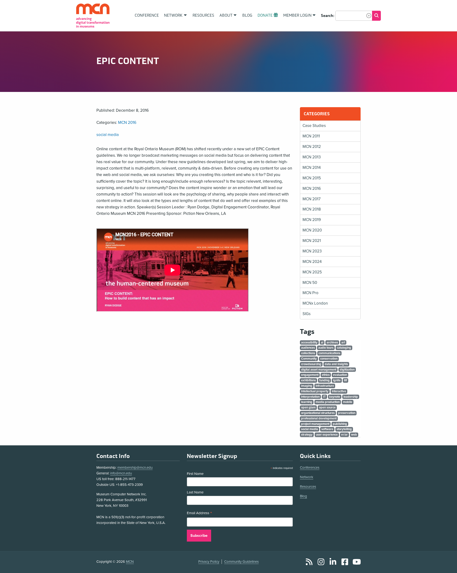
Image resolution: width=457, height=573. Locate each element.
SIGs (307, 313)
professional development (319, 418)
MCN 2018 (312, 209)
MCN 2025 (312, 272)
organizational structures (318, 413)
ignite (337, 380)
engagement (309, 375)
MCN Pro (310, 292)
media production (328, 402)
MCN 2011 (311, 136)
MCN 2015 (312, 178)
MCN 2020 (312, 230)
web (354, 435)
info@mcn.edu (121, 473)
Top (446, 564)
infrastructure (325, 386)
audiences (308, 348)
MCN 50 (310, 282)
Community (309, 359)
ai (322, 342)
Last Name (195, 492)
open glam (308, 407)
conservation (329, 359)
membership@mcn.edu (135, 467)
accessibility (309, 342)
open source (327, 407)
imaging (306, 386)
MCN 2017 (312, 198)
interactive (339, 391)
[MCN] (92, 16)
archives (332, 342)
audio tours (325, 348)
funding (324, 380)
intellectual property (314, 391)
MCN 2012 (312, 146)
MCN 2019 (312, 219)
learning (306, 402)
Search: (327, 16)
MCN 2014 (312, 167)
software (327, 429)
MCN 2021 (312, 240)
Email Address (199, 513)
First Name (195, 474)
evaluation (340, 375)
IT (324, 397)
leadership (350, 397)
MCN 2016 (127, 122)
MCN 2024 (312, 261)
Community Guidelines (241, 561)
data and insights (336, 364)
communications (329, 353)
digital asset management (318, 370)
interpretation (310, 397)
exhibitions (308, 380)
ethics (326, 375)
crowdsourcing (311, 364)
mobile (347, 402)
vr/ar (344, 435)
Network (306, 477)
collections (308, 353)
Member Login (297, 15)
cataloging (344, 348)
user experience (327, 435)
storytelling (344, 429)
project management (315, 424)
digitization (347, 370)
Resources (308, 486)
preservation (346, 413)
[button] (368, 15)
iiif (345, 380)
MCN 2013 (312, 157)
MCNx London (315, 303)
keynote (334, 397)
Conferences (309, 467)
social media (107, 134)
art (343, 342)
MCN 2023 (312, 251)
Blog (303, 496)
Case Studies (314, 125)
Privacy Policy (208, 561)
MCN (130, 561)
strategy (307, 435)
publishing (340, 424)
